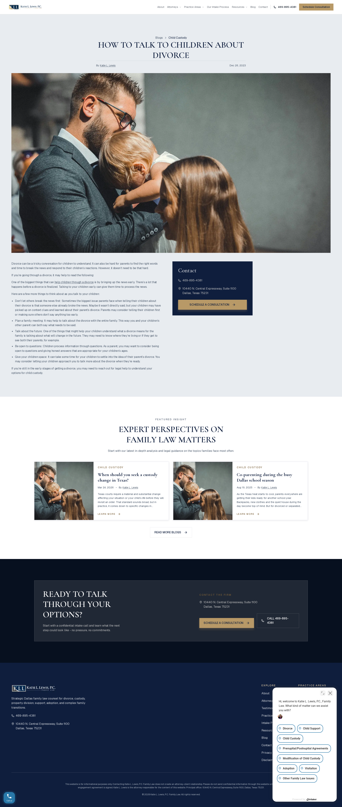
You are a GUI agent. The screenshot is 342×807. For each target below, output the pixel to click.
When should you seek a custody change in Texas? (127, 477)
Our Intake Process (218, 7)
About (160, 7)
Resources (238, 7)
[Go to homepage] (25, 7)
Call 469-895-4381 (278, 621)
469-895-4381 (192, 280)
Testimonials (269, 708)
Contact (263, 7)
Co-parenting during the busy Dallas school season (264, 477)
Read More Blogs (167, 532)
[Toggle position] (323, 693)
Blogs (159, 38)
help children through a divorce (74, 282)
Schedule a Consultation (209, 305)
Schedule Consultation (316, 7)
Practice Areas (192, 7)
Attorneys (172, 7)
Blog (253, 7)
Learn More (107, 514)
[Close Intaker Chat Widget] (330, 693)
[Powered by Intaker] (311, 799)
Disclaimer (268, 760)
